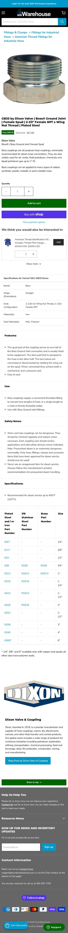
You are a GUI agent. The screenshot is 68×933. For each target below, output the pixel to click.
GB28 (7, 605)
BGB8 (44, 565)
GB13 (7, 573)
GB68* (8, 640)
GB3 (6, 557)
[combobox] (30, 21)
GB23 (7, 593)
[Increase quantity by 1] (28, 191)
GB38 (7, 624)
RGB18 (25, 581)
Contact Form (26, 869)
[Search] (62, 21)
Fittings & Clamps (15, 32)
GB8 (6, 565)
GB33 (7, 612)
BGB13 (44, 573)
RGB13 (25, 573)
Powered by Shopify (34, 926)
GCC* (7, 549)
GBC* (7, 541)
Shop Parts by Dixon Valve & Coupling (28, 760)
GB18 (7, 581)
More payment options (34, 222)
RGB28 (25, 605)
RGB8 (24, 565)
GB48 (7, 632)
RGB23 (25, 593)
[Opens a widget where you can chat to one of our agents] (54, 927)
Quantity (6, 183)
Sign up (48, 847)
